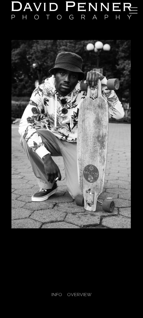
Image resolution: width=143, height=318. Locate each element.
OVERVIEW (79, 294)
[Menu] (133, 10)
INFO (56, 294)
